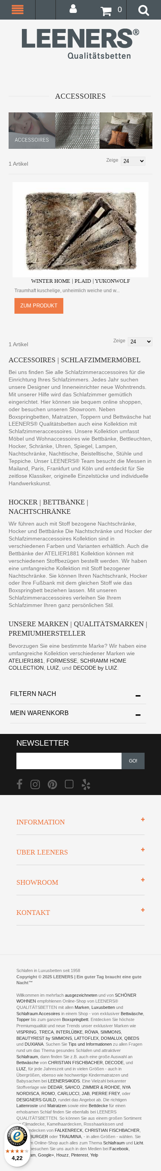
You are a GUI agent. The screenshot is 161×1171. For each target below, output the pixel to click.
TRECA (46, 1032)
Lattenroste (27, 1105)
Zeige (112, 160)
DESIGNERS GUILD (36, 1099)
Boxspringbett (75, 1019)
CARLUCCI (68, 1093)
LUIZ (52, 668)
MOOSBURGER (32, 1136)
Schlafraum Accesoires (38, 1013)
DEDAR (55, 1087)
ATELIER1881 (26, 661)
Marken (82, 1007)
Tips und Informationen (90, 1044)
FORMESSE (62, 661)
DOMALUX (111, 1038)
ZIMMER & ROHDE (101, 1087)
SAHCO (72, 1087)
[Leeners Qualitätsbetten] (80, 44)
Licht (138, 1142)
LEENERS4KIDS (64, 1081)
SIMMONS (110, 1032)
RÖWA (91, 1032)
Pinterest (79, 1155)
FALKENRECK (68, 1130)
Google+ (46, 1155)
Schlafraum (27, 1056)
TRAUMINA (70, 1136)
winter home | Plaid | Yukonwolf (80, 281)
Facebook (119, 1148)
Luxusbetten (103, 1007)
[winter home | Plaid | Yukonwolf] (80, 229)
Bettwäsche (132, 1013)
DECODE (114, 1062)
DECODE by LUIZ (94, 668)
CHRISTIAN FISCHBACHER (75, 1062)
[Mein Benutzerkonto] (76, 8)
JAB (85, 1093)
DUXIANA (34, 1044)
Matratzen (56, 1105)
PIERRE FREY (106, 1093)
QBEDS (131, 1038)
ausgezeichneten (81, 995)
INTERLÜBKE (69, 1032)
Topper (23, 1019)
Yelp (94, 1155)
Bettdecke (98, 1105)
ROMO (48, 1093)
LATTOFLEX (86, 1038)
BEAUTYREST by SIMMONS (44, 1038)
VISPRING (26, 1032)
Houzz (62, 1155)
